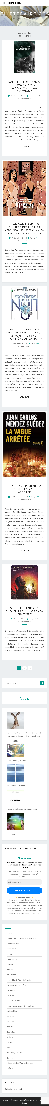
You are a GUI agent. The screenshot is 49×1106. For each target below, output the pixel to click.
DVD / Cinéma (12, 975)
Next (30, 668)
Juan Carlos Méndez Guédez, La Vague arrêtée (24, 489)
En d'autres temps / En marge (19, 985)
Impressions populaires (16, 785)
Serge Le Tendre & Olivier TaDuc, (24, 611)
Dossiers (10, 969)
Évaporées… (12, 834)
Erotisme (10, 995)
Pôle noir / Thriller (14, 1052)
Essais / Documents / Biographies (20, 1006)
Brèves (9, 954)
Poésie (9, 1047)
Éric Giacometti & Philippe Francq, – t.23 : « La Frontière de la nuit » (24, 334)
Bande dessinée (13, 943)
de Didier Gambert (22, 809)
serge (32, 238)
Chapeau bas (12, 959)
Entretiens (11, 990)
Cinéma (10, 964)
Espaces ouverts (13, 1001)
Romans (10, 1058)
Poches (9, 1042)
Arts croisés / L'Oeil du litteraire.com (21, 938)
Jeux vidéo (11, 1021)
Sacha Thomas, (16, 760)
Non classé (11, 1026)
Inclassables (12, 1011)
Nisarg (24, 1103)
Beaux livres (11, 949)
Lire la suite (25, 146)
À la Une (10, 933)
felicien (32, 96)
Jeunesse (10, 1016)
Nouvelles (11, 1032)
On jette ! (10, 1037)
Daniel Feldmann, (24, 86)
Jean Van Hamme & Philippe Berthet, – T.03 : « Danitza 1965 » (24, 228)
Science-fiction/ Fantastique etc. (20, 1063)
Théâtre (10, 1068)
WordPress (34, 1100)
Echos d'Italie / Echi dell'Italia (19, 980)
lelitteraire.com (12, 2)
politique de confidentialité (20, 874)
